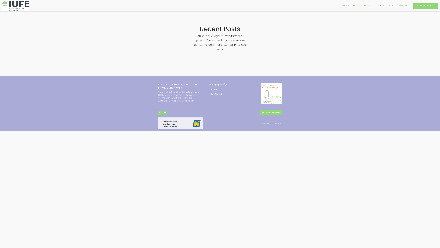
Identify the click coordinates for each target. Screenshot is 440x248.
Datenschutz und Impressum (271, 123)
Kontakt (403, 5)
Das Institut (348, 5)
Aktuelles (366, 5)
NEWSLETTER (425, 5)
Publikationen (385, 5)
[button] (271, 112)
